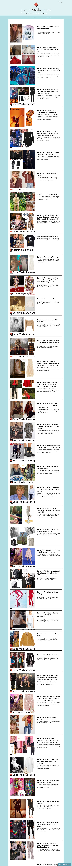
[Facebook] (59, 2)
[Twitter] (63, 2)
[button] (61, 19)
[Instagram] (61, 2)
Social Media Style (36, 10)
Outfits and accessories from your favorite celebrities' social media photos (36, 13)
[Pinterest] (58, 2)
